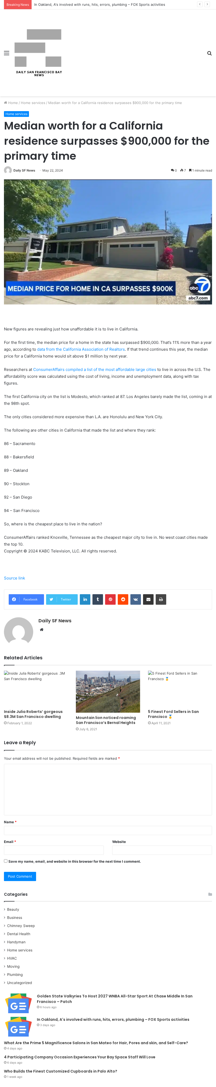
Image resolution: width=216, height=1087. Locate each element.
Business (14, 917)
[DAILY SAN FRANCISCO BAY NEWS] (38, 52)
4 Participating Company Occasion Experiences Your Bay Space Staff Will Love (79, 1057)
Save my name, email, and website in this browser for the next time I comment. (74, 861)
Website (119, 842)
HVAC (12, 958)
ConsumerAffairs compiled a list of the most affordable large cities (94, 369)
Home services (33, 103)
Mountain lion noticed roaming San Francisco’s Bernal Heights (106, 720)
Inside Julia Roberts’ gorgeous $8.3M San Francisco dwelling (33, 714)
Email (10, 842)
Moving (13, 966)
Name (10, 822)
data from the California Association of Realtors (81, 349)
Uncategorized (19, 983)
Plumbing (15, 974)
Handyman (16, 942)
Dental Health (18, 934)
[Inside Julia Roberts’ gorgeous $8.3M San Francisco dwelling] (36, 689)
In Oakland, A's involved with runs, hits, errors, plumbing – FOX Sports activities (99, 4)
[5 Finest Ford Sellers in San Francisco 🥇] (180, 689)
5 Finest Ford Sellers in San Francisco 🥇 (173, 714)
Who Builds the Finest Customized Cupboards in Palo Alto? (60, 1071)
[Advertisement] (133, 49)
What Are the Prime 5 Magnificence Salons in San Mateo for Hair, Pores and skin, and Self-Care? (96, 1042)
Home (12, 103)
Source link (14, 578)
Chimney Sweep (21, 926)
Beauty (13, 909)
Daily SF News (24, 170)
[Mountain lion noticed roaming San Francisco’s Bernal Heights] (108, 692)
